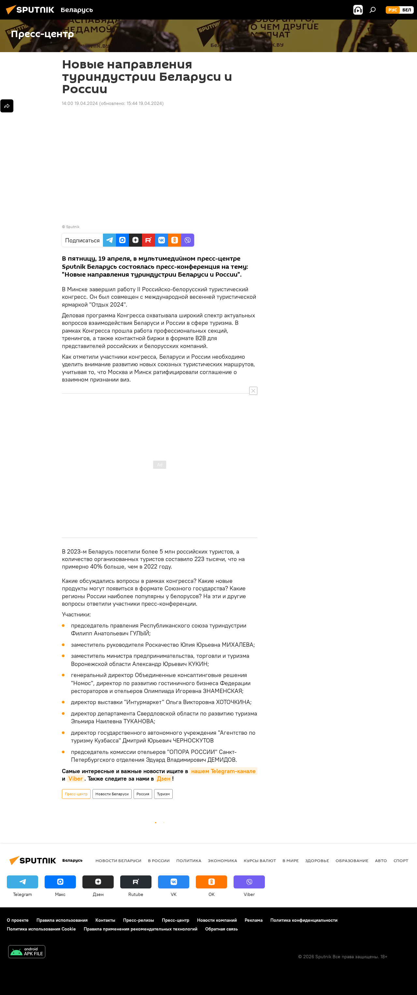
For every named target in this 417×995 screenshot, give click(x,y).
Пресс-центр (76, 793)
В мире (290, 860)
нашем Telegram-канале (223, 771)
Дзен (163, 778)
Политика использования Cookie (41, 929)
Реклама (254, 920)
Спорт (401, 860)
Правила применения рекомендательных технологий (140, 929)
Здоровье (317, 860)
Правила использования (62, 920)
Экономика (222, 860)
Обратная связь (221, 929)
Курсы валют (260, 860)
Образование (352, 860)
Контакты (105, 920)
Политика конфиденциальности (304, 920)
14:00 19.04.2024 (80, 103)
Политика (188, 860)
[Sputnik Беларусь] (32, 15)
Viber (75, 778)
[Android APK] (27, 952)
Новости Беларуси (112, 793)
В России (159, 860)
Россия (143, 793)
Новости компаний (217, 920)
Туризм (163, 793)
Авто (381, 860)
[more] (6, 105)
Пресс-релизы (138, 920)
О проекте (18, 920)
